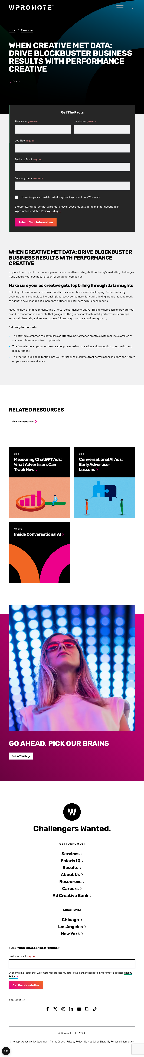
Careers (70, 888)
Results (70, 867)
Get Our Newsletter (25, 985)
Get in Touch (19, 756)
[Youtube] (79, 1009)
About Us (70, 874)
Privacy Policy (49, 210)
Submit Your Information (35, 222)
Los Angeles (70, 926)
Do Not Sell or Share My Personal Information (109, 1041)
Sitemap (15, 1041)
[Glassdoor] (87, 1009)
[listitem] (39, 482)
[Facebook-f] (47, 1009)
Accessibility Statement (34, 1041)
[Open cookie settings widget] (6, 1051)
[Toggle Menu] (120, 7)
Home (12, 30)
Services (70, 853)
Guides (16, 81)
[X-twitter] (55, 1009)
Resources (27, 30)
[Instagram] (63, 1009)
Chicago (70, 919)
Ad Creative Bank (70, 895)
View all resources (23, 421)
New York (70, 933)
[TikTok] (95, 1009)
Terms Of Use (57, 1041)
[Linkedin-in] (71, 1009)
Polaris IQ (70, 860)
